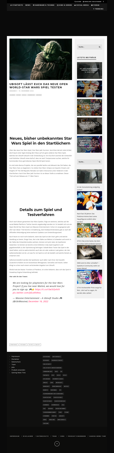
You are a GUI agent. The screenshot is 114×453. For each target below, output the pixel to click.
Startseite (17, 5)
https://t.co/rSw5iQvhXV (47, 289)
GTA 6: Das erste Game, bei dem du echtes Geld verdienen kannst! (89, 106)
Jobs (13, 367)
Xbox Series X (62, 419)
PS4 (63, 404)
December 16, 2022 (38, 301)
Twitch (54, 415)
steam (66, 412)
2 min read (38, 94)
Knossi (45, 382)
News (27, 5)
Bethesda (46, 360)
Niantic (45, 390)
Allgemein (12, 94)
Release (50, 408)
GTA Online (46, 378)
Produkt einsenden (18, 370)
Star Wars (23, 344)
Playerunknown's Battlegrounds (53, 393)
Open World (13, 344)
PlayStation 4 (58, 397)
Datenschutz (16, 362)
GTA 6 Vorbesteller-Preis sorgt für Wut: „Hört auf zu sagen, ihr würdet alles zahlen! (89, 143)
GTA (53, 375)
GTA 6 (64, 375)
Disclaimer (15, 359)
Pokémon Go (55, 404)
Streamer (46, 415)
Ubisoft (37, 344)
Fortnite (46, 375)
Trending (99, 9)
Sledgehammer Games (49, 412)
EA (61, 371)
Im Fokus (19, 94)
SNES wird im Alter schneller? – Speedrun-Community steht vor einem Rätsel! (89, 125)
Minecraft (46, 386)
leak (51, 382)
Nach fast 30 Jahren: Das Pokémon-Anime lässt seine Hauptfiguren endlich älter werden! (89, 88)
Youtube (45, 423)
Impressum (16, 356)
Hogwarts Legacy (58, 378)
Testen (31, 344)
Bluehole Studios (57, 360)
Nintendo (53, 390)
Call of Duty (47, 364)
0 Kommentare (31, 94)
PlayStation (47, 397)
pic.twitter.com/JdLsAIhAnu (27, 292)
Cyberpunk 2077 (47, 371)
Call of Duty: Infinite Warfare (52, 367)
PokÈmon (46, 404)
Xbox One (52, 419)
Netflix (66, 386)
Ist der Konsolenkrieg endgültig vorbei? (89, 69)
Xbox (44, 419)
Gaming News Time (19, 373)
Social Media (82, 5)
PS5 (44, 408)
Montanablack (56, 386)
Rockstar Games (60, 408)
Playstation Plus (60, 401)
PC (60, 390)
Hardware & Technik (44, 5)
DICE (56, 371)
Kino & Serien (65, 5)
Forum (96, 5)
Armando (13, 90)
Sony (60, 412)
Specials (24, 94)
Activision (46, 356)
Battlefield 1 (57, 356)
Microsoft (59, 382)
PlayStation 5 (47, 401)
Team (14, 364)
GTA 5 (58, 375)
